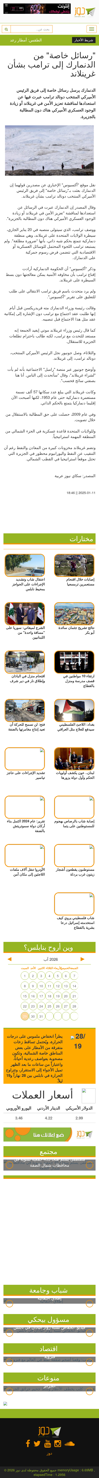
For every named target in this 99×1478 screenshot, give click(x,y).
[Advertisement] (49, 1230)
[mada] (37, 11)
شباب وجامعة (48, 1290)
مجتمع (48, 1151)
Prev (9, 1165)
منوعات (48, 1377)
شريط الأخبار (83, 40)
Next (89, 1165)
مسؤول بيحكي (48, 1319)
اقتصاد (48, 1348)
